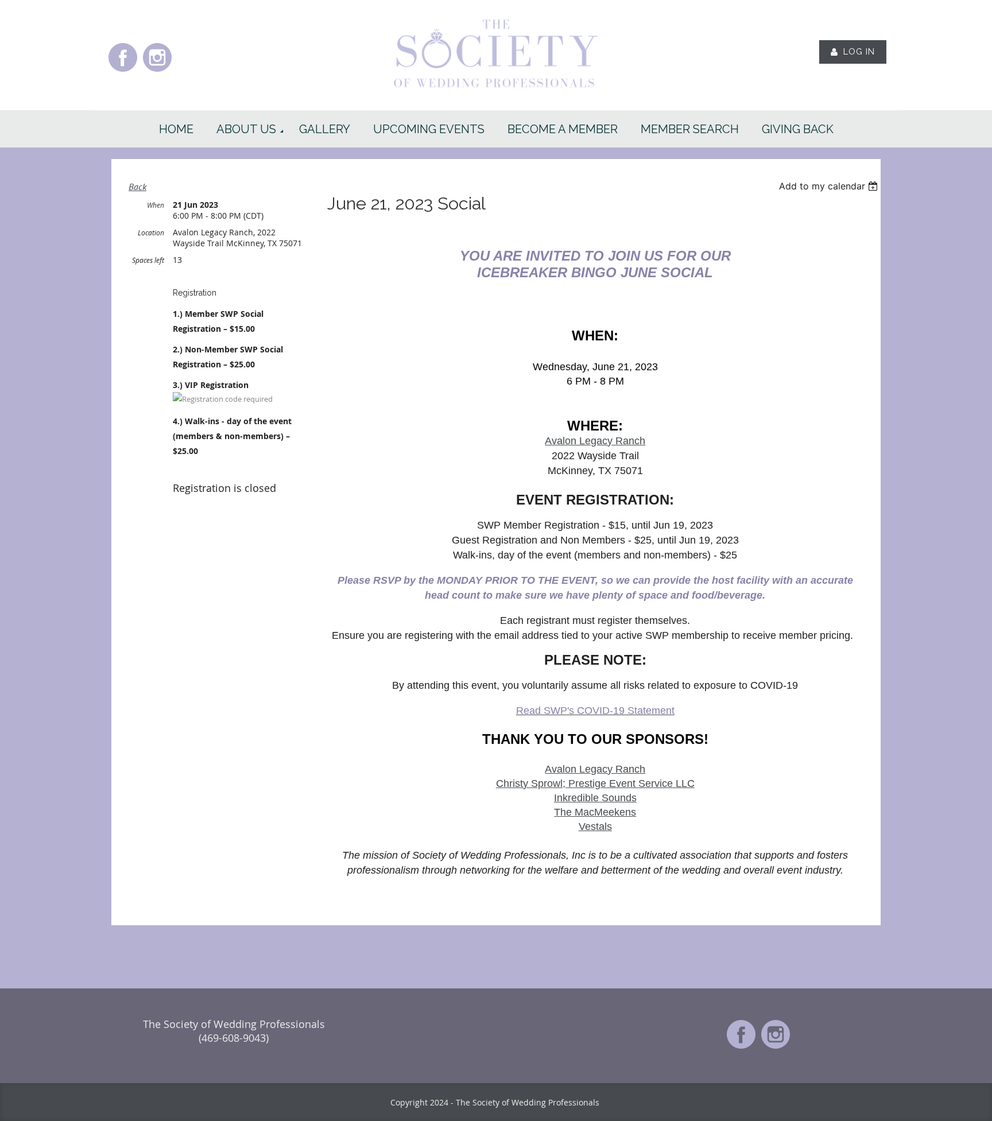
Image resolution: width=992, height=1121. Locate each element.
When (155, 205)
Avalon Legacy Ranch (595, 441)
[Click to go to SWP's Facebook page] (123, 70)
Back (137, 186)
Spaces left (148, 260)
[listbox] (830, 186)
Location (151, 232)
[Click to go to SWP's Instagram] (157, 70)
